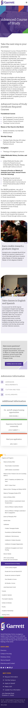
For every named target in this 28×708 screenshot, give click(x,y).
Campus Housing (6, 653)
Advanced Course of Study (12, 563)
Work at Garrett (5, 660)
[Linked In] (10, 667)
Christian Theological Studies (12, 528)
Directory (3, 650)
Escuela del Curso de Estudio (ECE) (13, 571)
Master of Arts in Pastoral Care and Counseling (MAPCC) (15, 474)
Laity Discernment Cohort (10, 587)
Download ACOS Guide (14, 364)
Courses (4, 591)
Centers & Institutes (7, 603)
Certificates (6, 524)
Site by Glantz (4, 704)
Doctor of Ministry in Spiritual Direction (14, 507)
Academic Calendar (7, 595)
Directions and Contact (8, 663)
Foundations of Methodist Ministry (13, 532)
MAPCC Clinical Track (10, 485)
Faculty (4, 606)
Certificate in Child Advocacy (12, 536)
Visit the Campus (10, 680)
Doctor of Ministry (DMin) (9, 497)
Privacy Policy (21, 701)
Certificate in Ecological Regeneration (14, 544)
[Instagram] (5, 667)
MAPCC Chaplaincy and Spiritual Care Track (14, 480)
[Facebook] (1, 667)
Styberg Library (6, 614)
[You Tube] (7, 667)
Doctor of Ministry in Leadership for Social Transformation (15, 502)
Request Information (11, 677)
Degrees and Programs (7, 458)
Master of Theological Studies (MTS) (12, 493)
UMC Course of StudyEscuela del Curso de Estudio (11, 558)
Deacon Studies (7, 554)
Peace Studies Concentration (12, 465)
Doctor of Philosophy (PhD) (10, 516)
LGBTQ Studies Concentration (12, 469)
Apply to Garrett (10, 683)
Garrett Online (7, 520)
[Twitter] (3, 667)
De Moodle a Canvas (10, 583)
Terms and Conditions (13, 701)
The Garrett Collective (7, 599)
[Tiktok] (12, 667)
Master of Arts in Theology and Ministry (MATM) (15, 489)
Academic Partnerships (7, 610)
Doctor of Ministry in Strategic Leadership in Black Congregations (15, 511)
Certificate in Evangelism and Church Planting (14, 549)
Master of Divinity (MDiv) (9, 462)
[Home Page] (26, 2)
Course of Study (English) (11, 567)
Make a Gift (8, 686)
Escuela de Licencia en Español (12, 575)
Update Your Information (12, 690)
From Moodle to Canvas (11, 579)
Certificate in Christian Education (13, 540)
